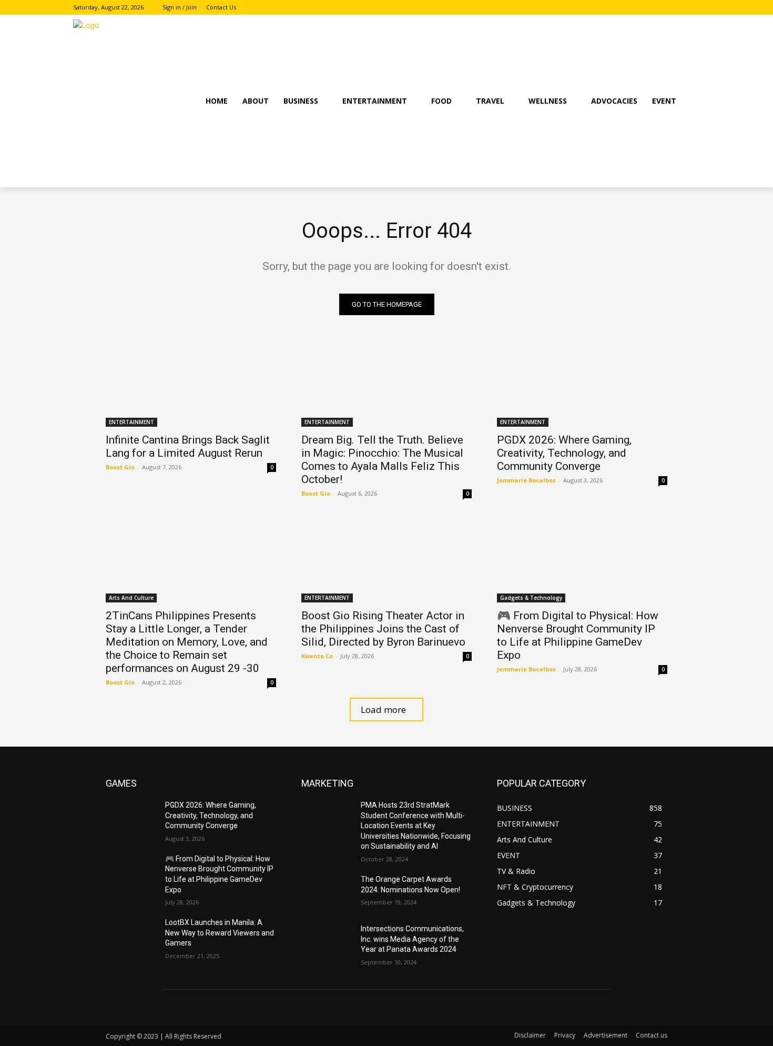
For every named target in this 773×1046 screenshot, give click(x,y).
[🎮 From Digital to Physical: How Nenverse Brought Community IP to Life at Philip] (582, 559)
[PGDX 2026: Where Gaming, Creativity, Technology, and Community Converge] (582, 384)
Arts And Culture (131, 597)
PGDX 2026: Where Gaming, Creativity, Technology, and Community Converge (564, 453)
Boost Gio (120, 467)
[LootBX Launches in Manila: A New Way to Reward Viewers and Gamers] (131, 935)
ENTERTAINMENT (131, 422)
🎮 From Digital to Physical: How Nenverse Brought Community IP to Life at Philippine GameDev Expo (577, 635)
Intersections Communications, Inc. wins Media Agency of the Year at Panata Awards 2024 (412, 938)
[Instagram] (679, 8)
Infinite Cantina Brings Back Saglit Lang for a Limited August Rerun (188, 446)
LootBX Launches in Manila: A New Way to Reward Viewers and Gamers (219, 932)
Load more (383, 709)
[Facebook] (665, 8)
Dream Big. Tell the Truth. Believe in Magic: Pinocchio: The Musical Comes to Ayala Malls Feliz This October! (382, 460)
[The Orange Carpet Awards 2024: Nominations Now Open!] (326, 892)
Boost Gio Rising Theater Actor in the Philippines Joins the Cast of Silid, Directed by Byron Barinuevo (383, 628)
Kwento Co (317, 656)
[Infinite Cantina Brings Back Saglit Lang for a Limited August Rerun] (191, 384)
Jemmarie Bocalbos (526, 480)
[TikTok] (694, 8)
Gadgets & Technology (531, 597)
